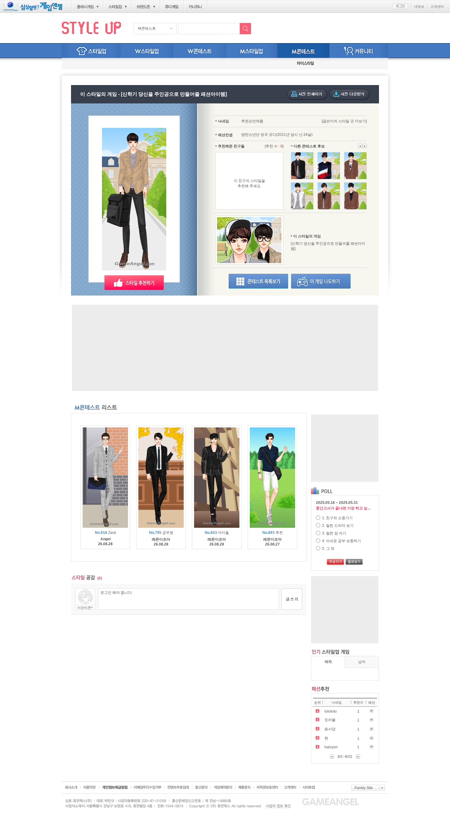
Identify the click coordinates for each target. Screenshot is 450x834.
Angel (105, 539)
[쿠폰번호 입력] (84, 64)
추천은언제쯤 (252, 121)
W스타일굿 (199, 50)
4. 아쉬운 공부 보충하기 (341, 541)
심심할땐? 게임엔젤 (32, 6)
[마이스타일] (305, 64)
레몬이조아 (161, 539)
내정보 (419, 6)
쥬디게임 (172, 7)
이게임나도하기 (321, 281)
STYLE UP (91, 27)
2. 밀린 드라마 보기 (337, 525)
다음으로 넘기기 (360, 146)
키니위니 (195, 7)
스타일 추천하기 (134, 282)
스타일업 (115, 7)
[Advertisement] (225, 348)
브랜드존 (143, 7)
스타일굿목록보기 (258, 281)
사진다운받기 (349, 94)
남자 (362, 662)
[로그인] (400, 6)
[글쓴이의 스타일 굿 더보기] (344, 121)
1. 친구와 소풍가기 (337, 518)
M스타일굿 (303, 50)
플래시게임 (85, 7)
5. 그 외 (327, 548)
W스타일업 (147, 50)
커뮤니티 (358, 50)
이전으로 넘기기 (364, 146)
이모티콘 (84, 607)
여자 (328, 662)
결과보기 (354, 562)
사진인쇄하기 (307, 94)
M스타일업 (251, 50)
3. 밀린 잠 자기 (333, 533)
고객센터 (437, 6)
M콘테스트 (147, 28)
